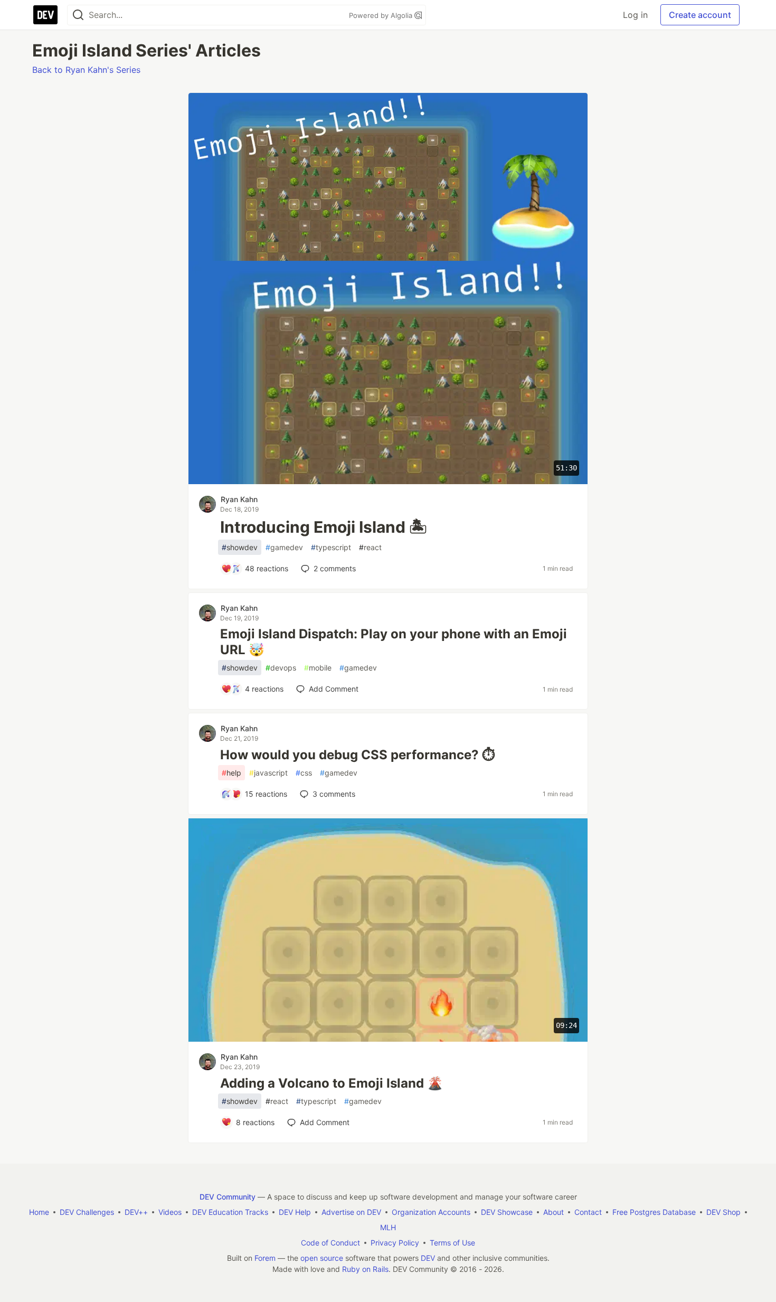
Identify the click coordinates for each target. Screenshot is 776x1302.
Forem (265, 1257)
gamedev (284, 547)
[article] (388, 257)
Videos (170, 1211)
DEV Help (295, 1211)
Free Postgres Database (654, 1211)
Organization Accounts (431, 1211)
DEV (428, 1257)
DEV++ (136, 1211)
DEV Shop (723, 1211)
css (304, 772)
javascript (268, 772)
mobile (318, 667)
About (553, 1211)
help (231, 772)
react (370, 547)
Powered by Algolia (381, 15)
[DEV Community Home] (45, 14)
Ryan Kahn (239, 499)
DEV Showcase (507, 1211)
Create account (700, 15)
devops (281, 667)
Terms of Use (452, 1242)
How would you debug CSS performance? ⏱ (357, 754)
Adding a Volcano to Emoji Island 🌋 (331, 1083)
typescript (331, 547)
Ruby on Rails (365, 1269)
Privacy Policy (395, 1242)
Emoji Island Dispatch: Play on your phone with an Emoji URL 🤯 (393, 641)
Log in (635, 15)
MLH (388, 1227)
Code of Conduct (330, 1242)
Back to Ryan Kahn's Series (86, 69)
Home (39, 1211)
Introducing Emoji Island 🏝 (323, 526)
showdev (240, 547)
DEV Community (227, 1196)
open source (321, 1257)
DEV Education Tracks (230, 1211)
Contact (588, 1211)
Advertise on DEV (351, 1211)
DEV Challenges (87, 1211)
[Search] (78, 15)
